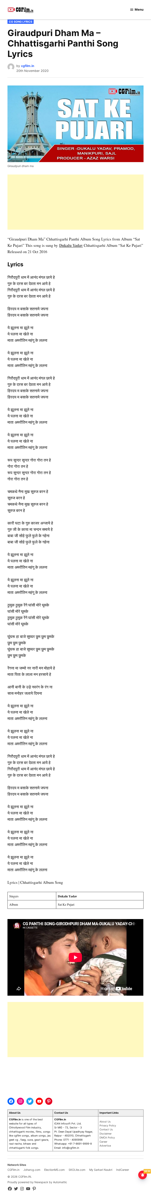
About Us (105, 1121)
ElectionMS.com (54, 1169)
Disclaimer (105, 1133)
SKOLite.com (77, 1169)
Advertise (105, 1145)
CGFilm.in (13, 1169)
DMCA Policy (107, 1137)
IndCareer (122, 1169)
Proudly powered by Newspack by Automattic (37, 1182)
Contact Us (106, 1129)
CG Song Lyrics (20, 21)
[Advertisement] (75, 202)
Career (103, 1141)
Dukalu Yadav (71, 245)
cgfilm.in (27, 66)
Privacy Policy (107, 1125)
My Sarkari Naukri (100, 1169)
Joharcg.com (31, 1169)
